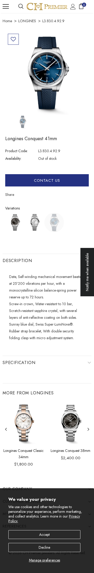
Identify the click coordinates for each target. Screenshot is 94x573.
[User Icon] (73, 6)
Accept (44, 534)
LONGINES (27, 21)
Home (7, 21)
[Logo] (47, 6)
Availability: (13, 158)
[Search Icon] (21, 6)
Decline (44, 547)
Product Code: (16, 151)
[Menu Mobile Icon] (6, 6)
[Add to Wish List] (13, 39)
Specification (19, 363)
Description (17, 261)
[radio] (15, 222)
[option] (47, 73)
